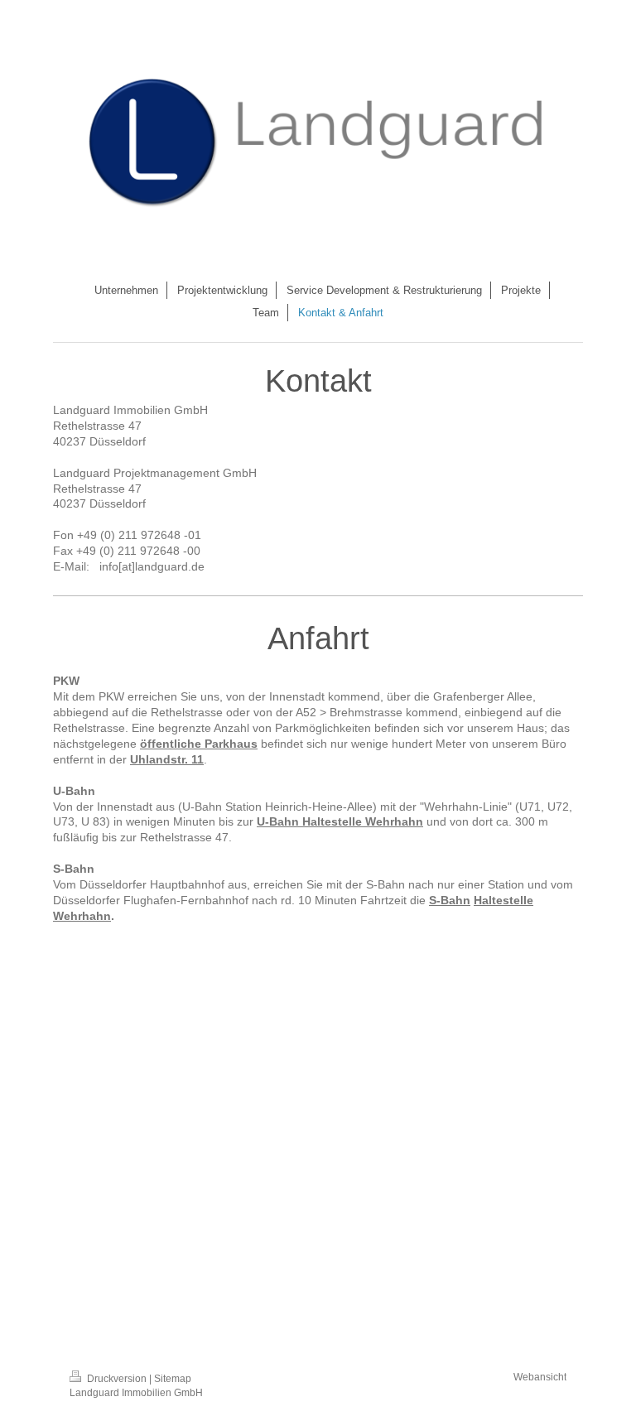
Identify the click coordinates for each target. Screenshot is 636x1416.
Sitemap (172, 1378)
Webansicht (539, 1376)
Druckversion (116, 1378)
